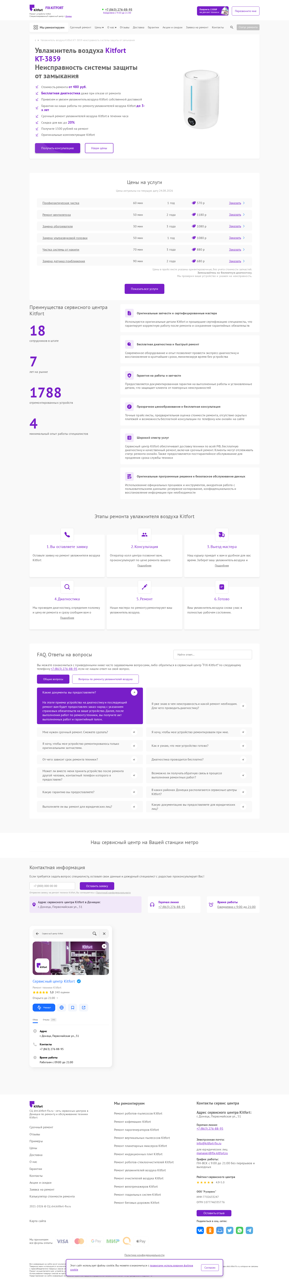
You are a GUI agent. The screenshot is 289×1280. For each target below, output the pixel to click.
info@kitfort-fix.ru (209, 1143)
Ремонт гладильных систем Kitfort (137, 1194)
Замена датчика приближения (63, 261)
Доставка (138, 27)
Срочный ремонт (80, 27)
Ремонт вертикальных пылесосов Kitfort (142, 1138)
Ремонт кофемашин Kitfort (132, 1122)
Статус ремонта (248, 27)
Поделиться (200, 1230)
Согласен (209, 1267)
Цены (98, 27)
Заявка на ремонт (197, 27)
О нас (110, 27)
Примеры (36, 1141)
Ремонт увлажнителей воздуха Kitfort (140, 1170)
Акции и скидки (172, 27)
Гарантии (153, 27)
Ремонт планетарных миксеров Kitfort (140, 1146)
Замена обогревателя (57, 226)
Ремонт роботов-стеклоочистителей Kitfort (144, 1162)
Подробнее (144, 565)
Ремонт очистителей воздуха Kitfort (138, 1178)
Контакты (218, 27)
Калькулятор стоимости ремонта (52, 1196)
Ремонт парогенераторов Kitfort (136, 1130)
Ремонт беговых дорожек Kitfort (136, 1203)
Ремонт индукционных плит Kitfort (138, 1154)
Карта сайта (37, 1221)
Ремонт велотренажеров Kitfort (136, 1186)
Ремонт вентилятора (56, 215)
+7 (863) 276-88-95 (118, 9)
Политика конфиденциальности (144, 1255)
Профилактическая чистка (60, 203)
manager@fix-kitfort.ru (212, 1153)
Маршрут (47, 1007)
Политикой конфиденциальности (113, 892)
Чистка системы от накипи (60, 249)
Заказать (235, 203)
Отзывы (124, 27)
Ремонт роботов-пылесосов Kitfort (138, 1113)
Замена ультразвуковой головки (64, 238)
